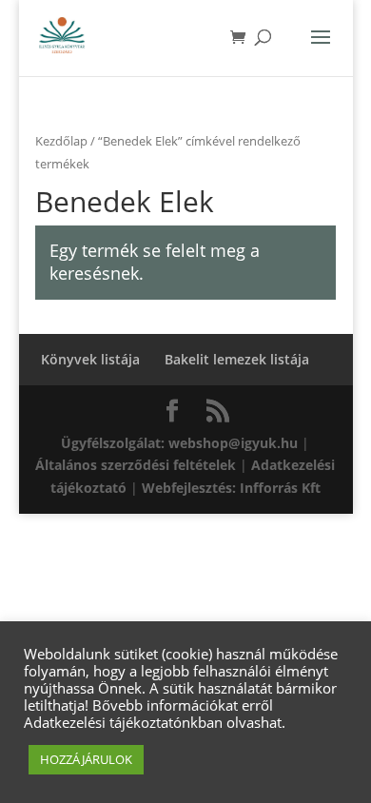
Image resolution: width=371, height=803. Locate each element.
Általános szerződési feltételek (135, 465)
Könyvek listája (90, 359)
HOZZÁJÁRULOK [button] (86, 759)
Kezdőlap (61, 140)
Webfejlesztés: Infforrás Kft (231, 488)
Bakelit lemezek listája (237, 359)
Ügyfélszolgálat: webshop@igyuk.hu (179, 443)
